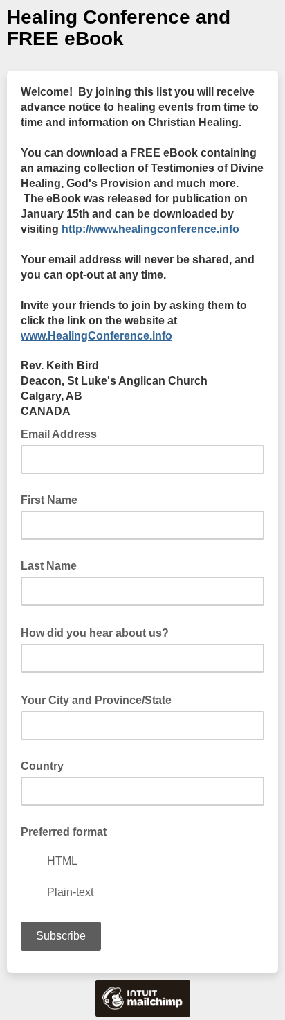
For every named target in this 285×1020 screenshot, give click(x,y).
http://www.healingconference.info (150, 229)
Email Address (63, 433)
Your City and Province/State (100, 699)
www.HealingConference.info (96, 336)
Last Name (49, 566)
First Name (49, 500)
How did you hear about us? (99, 632)
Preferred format (64, 832)
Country (42, 766)
